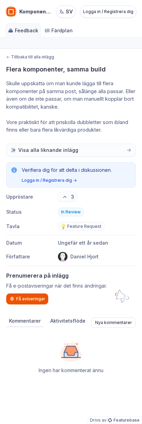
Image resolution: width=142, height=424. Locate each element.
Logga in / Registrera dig (108, 11)
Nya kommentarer (113, 322)
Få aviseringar (30, 298)
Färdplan (62, 30)
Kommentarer (25, 321)
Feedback (26, 30)
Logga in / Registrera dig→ (49, 180)
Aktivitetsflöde (67, 321)
